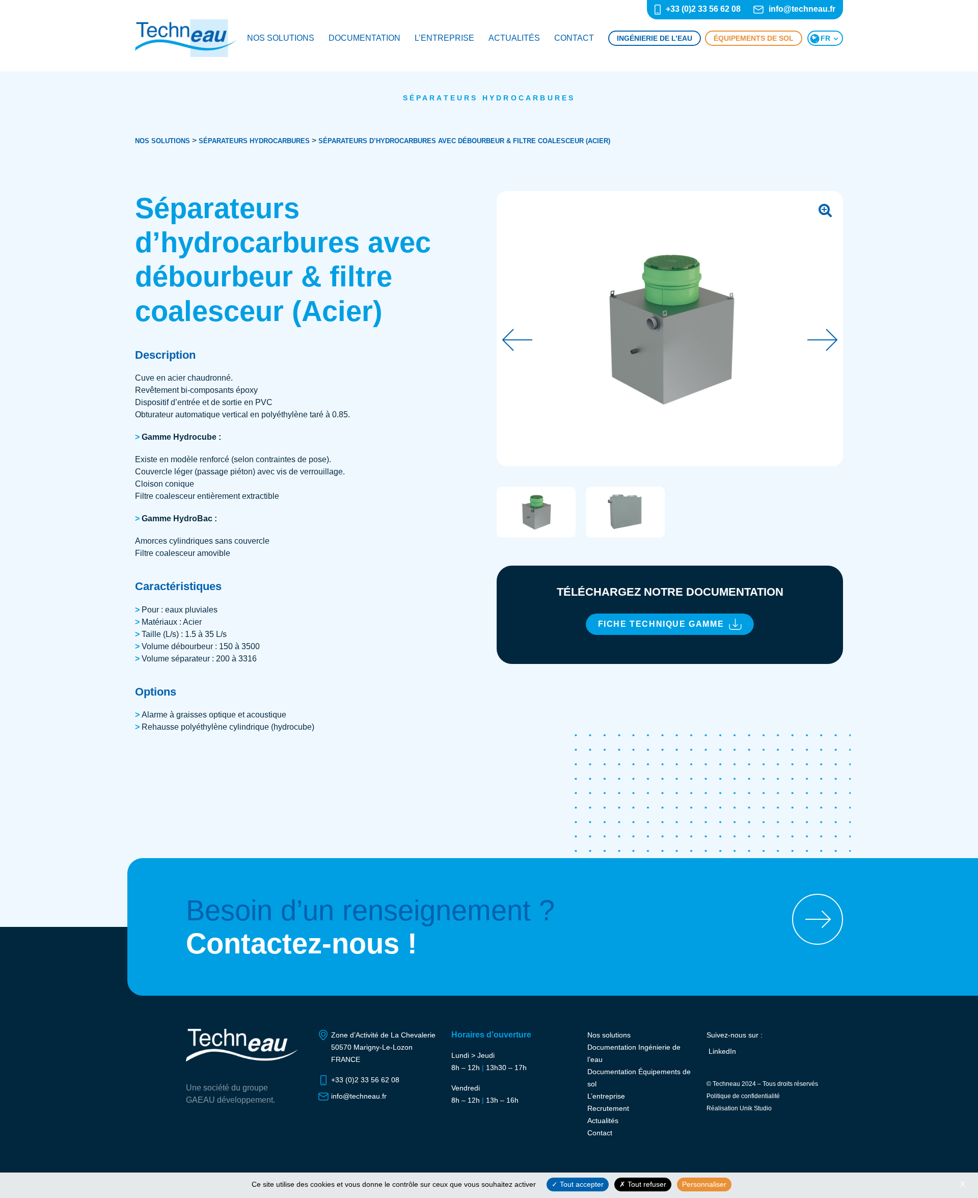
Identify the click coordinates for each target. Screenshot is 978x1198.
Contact (574, 38)
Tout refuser (646, 1184)
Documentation (364, 38)
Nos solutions (280, 38)
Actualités (514, 38)
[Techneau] (186, 38)
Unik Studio (756, 1108)
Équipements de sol (754, 38)
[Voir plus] (817, 919)
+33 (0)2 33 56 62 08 (703, 9)
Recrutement (608, 1108)
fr (825, 38)
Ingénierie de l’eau (654, 38)
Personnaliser (704, 1184)
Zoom (825, 209)
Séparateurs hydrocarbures (489, 98)
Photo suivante (822, 340)
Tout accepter (581, 1184)
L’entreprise (444, 38)
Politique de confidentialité (743, 1096)
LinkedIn (722, 1051)
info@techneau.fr (802, 9)
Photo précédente (517, 340)
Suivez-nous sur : (735, 1035)
